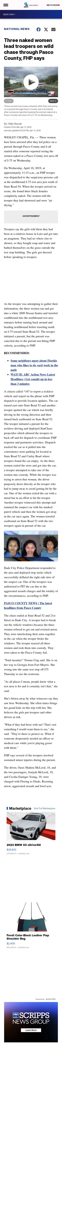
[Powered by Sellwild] (50, 999)
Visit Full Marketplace (44, 808)
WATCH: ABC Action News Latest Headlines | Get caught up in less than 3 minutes (33, 379)
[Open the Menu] (5, 5)
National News (17, 29)
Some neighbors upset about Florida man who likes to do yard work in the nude (34, 365)
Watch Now (52, 5)
